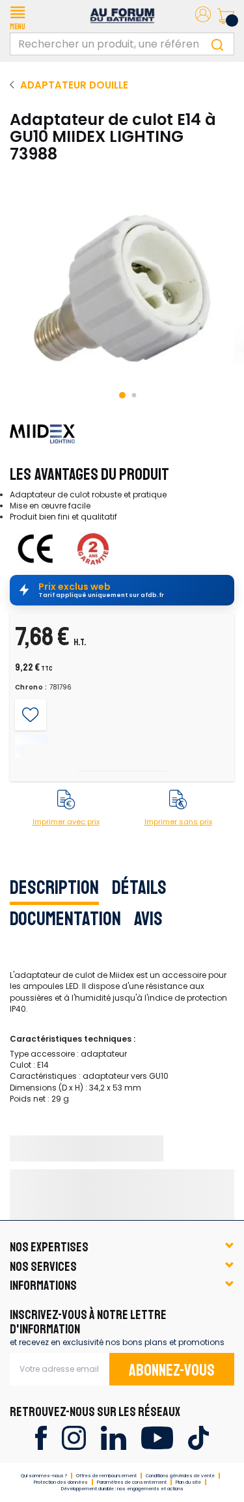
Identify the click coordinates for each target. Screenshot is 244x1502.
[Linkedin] (113, 1437)
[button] (17, 16)
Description (54, 887)
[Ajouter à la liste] (30, 714)
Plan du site (188, 1482)
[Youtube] (157, 1437)
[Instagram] (74, 1437)
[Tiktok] (198, 1437)
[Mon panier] (225, 16)
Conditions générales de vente (180, 1476)
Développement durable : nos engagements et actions (122, 1489)
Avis (148, 918)
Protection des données (61, 1482)
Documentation (65, 918)
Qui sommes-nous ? (44, 1476)
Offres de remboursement (106, 1476)
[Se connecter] (203, 16)
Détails (139, 887)
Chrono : (31, 687)
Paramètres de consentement (132, 1482)
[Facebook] (40, 1437)
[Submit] (217, 44)
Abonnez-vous (172, 1370)
